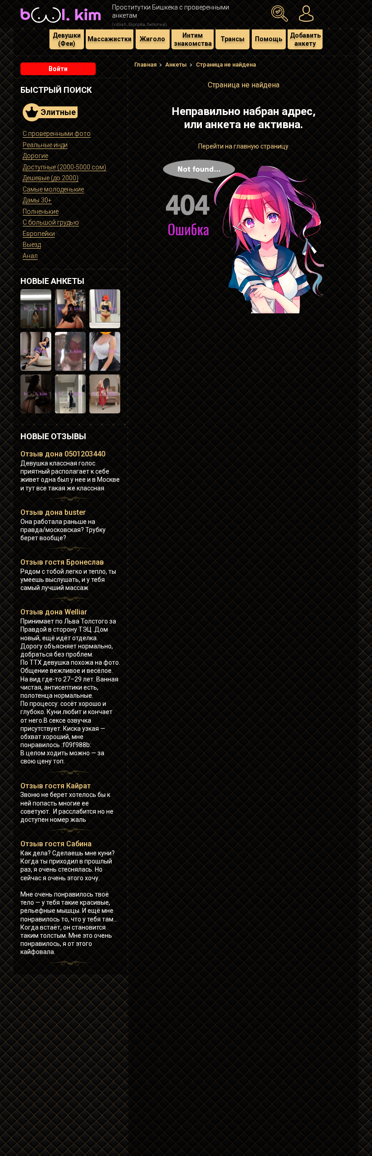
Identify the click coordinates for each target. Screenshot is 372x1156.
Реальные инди (45, 145)
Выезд (32, 244)
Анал (30, 255)
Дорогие (35, 155)
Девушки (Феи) (67, 39)
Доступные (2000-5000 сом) (64, 167)
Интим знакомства (193, 39)
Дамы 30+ (37, 200)
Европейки (39, 233)
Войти (58, 68)
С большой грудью (51, 222)
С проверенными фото (57, 133)
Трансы (232, 39)
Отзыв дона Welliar (53, 612)
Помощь (268, 39)
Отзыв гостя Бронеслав (62, 562)
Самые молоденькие (53, 189)
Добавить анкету (305, 39)
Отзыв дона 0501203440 (62, 454)
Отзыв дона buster (53, 512)
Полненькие (41, 211)
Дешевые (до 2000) (50, 178)
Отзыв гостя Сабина (56, 843)
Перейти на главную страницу (243, 146)
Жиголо (152, 39)
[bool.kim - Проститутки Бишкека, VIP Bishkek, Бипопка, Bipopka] (60, 23)
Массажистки (110, 39)
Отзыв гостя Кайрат (55, 786)
